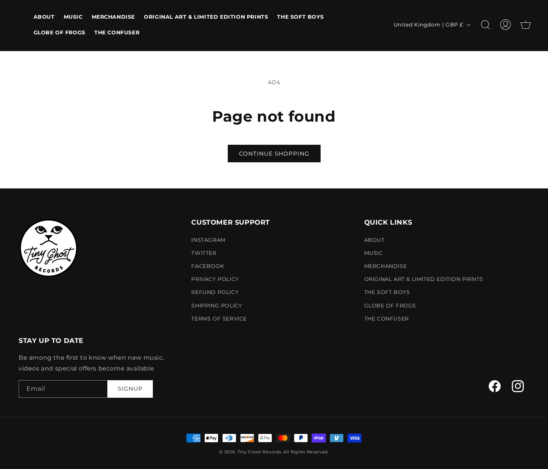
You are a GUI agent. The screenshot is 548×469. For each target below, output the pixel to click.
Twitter (203, 253)
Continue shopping (274, 153)
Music (373, 253)
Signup (130, 388)
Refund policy (215, 292)
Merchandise (385, 266)
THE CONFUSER (386, 318)
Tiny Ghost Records (259, 451)
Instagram (208, 240)
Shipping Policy (216, 305)
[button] (485, 24)
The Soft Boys (387, 292)
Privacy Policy (215, 279)
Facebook (207, 266)
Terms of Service (219, 318)
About (374, 240)
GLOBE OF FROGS (390, 305)
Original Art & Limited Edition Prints (423, 279)
